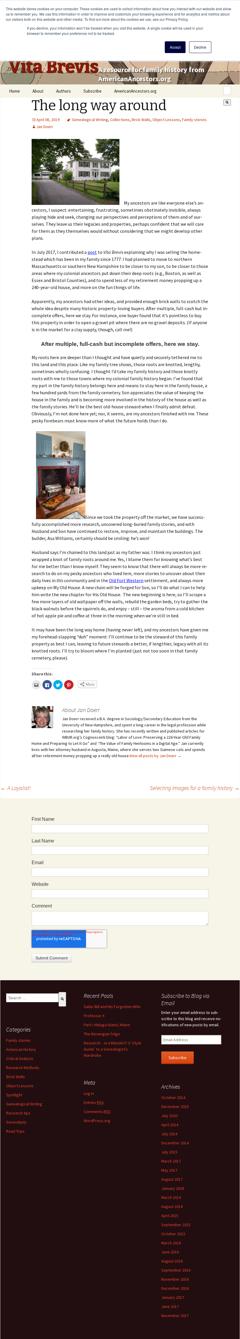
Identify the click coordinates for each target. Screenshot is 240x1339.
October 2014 (173, 1097)
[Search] (227, 102)
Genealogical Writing (90, 119)
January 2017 (172, 1297)
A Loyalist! (15, 787)
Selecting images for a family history (195, 787)
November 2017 (175, 1315)
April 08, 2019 (47, 119)
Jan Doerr (44, 126)
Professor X (94, 1015)
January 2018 (172, 1188)
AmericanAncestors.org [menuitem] (135, 91)
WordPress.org (97, 1120)
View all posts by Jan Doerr (155, 755)
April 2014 (169, 1124)
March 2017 (171, 1161)
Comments (97, 1111)
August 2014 (172, 1206)
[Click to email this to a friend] (36, 684)
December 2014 (175, 1143)
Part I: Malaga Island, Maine (107, 1024)
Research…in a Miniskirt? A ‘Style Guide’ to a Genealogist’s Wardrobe (112, 1049)
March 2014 (171, 1197)
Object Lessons (166, 119)
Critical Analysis (19, 1058)
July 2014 (169, 1133)
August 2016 (172, 1261)
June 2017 (170, 1306)
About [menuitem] (38, 91)
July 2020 (169, 1115)
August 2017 (172, 1179)
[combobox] (227, 90)
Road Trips (15, 1131)
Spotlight (14, 1094)
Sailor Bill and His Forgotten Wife (112, 1006)
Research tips (18, 1113)
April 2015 (169, 1215)
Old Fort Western (126, 580)
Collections (120, 119)
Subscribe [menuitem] (92, 91)
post (92, 252)
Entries (94, 1102)
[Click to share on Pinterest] (68, 684)
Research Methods (22, 1067)
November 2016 (175, 1279)
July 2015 (169, 1152)
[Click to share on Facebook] (47, 684)
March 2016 (171, 1242)
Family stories (194, 119)
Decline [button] (200, 47)
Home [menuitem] (14, 91)
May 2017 (169, 1170)
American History (21, 1049)
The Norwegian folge (102, 1033)
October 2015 (173, 1233)
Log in (89, 1093)
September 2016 (176, 1270)
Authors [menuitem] (63, 91)
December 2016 (175, 1288)
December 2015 (175, 1106)
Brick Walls (141, 119)
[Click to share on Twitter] (58, 684)
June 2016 (170, 1252)
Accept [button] (175, 47)
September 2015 (176, 1224)
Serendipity (16, 1122)
